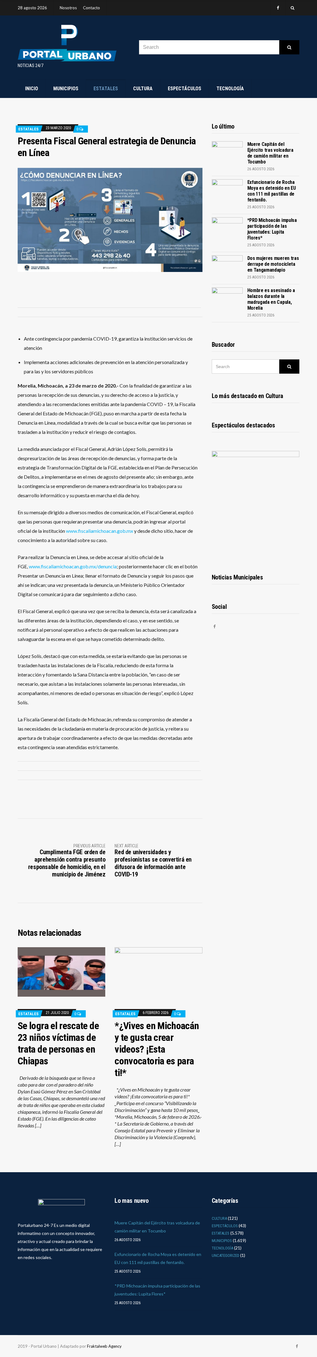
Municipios (65, 88)
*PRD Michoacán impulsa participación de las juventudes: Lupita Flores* (272, 229)
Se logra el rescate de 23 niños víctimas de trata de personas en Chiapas (58, 1043)
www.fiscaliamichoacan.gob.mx (99, 531)
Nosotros (68, 7)
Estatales (105, 88)
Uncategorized (225, 1255)
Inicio (31, 88)
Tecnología (230, 88)
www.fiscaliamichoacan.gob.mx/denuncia (73, 566)
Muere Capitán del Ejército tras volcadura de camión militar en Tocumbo (270, 153)
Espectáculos (184, 88)
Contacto (91, 7)
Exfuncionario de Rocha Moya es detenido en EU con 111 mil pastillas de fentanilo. (271, 191)
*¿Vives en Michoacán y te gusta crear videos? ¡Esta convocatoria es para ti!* (157, 1049)
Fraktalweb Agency (104, 1346)
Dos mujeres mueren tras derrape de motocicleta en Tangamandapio (273, 264)
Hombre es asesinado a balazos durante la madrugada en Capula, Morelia (271, 299)
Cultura (143, 88)
